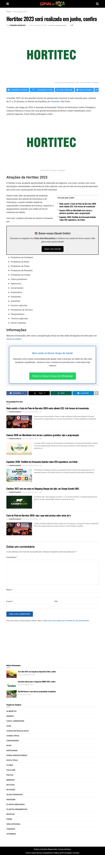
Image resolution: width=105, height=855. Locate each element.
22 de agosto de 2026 (31, 412)
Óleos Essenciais (14, 794)
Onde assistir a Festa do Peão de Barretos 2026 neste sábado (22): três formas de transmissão (77, 205)
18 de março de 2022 (26, 685)
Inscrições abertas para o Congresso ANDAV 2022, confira (37, 681)
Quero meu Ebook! (52, 249)
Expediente (47, 853)
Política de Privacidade (62, 853)
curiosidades (12, 740)
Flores (9, 765)
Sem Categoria (13, 824)
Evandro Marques (17, 25)
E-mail (9, 601)
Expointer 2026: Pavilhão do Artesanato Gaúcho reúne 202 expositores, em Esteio (77, 218)
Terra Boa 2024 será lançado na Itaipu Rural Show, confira (37, 671)
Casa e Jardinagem (15, 721)
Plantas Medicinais (15, 804)
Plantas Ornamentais (16, 809)
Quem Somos (37, 853)
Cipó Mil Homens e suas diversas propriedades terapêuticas (37, 691)
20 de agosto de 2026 (31, 519)
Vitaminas (11, 834)
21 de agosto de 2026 (31, 439)
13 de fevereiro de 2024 (27, 675)
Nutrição (10, 789)
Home (8, 12)
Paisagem (10, 799)
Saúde (9, 819)
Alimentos (11, 711)
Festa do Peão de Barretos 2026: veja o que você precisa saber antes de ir (38, 515)
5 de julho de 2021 (25, 695)
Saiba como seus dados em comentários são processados (66, 620)
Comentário (12, 557)
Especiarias (12, 750)
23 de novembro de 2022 (38, 25)
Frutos (9, 775)
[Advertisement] (52, 641)
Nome (9, 589)
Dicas (9, 745)
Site (56, 601)
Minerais (10, 780)
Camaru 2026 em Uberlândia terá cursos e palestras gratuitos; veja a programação (75, 211)
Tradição (10, 829)
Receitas (10, 814)
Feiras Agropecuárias (20, 12)
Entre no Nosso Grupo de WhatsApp (52, 376)
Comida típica (12, 735)
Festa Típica (12, 760)
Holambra (55, 101)
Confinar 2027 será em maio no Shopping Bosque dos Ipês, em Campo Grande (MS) (42, 488)
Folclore (10, 770)
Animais (10, 716)
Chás (8, 726)
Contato (76, 853)
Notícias (10, 784)
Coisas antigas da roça (17, 731)
